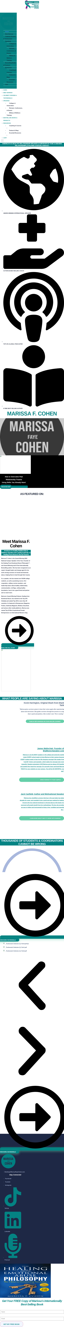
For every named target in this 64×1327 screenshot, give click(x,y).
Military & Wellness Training (11, 58)
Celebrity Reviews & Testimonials (9, 38)
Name (1, 1309)
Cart (6, 84)
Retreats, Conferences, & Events (11, 51)
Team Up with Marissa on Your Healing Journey (45, 721)
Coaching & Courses (11, 71)
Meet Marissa (9, 34)
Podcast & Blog (11, 76)
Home (7, 31)
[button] (32, 986)
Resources (8, 67)
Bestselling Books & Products (9, 64)
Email (1, 1315)
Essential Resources (11, 81)
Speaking (8, 41)
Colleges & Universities (11, 45)
